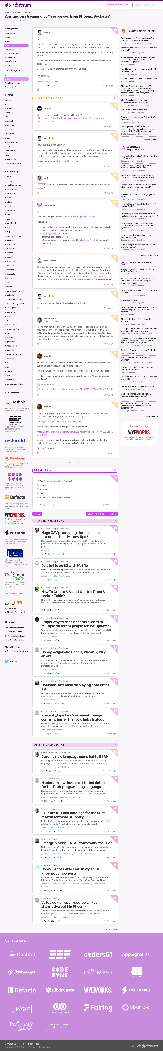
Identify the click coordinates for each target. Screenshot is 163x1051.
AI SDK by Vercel (79, 270)
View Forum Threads (118, 5)
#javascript (10, 270)
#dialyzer (9, 282)
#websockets (11, 346)
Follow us (14, 661)
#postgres (10, 244)
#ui (60, 884)
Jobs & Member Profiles (130, 43)
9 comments (45, 76)
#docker (8, 287)
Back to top (109, 929)
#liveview (67, 884)
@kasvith (42, 185)
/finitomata (10, 151)
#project (65, 917)
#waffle (53, 576)
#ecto (8, 176)
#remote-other (12, 223)
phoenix (43, 485)
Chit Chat (142, 122)
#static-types (47, 767)
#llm (24, 20)
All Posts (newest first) (16, 640)
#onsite (8, 278)
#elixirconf (10, 248)
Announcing (54, 779)
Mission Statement (16, 612)
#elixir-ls (9, 316)
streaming (47, 240)
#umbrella (9, 295)
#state (88, 854)
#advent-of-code (13, 354)
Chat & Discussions (49, 752)
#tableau (45, 887)
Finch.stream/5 (84, 240)
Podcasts (140, 286)
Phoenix (141, 30)
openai (44, 489)
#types (73, 767)
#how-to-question (13, 236)
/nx (6, 117)
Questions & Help (13, 12)
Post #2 (110, 166)
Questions (27, 12)
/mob (7, 138)
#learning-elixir (11, 189)
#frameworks (63, 854)
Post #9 (110, 453)
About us (11, 608)
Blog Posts (141, 53)
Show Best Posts (14, 632)
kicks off (54, 227)
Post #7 (110, 344)
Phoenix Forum (150, 140)
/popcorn (9, 155)
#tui (68, 827)
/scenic (8, 129)
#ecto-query (10, 308)
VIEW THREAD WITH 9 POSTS (102, 514)
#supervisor (10, 350)
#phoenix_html (12, 329)
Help (22, 1044)
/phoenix (8, 20)
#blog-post (10, 312)
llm (42, 493)
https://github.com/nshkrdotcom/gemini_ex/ (59, 421)
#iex (7, 333)
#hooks (76, 884)
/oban (7, 113)
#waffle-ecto (64, 576)
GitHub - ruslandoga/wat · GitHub (79, 217)
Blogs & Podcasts (128, 53)
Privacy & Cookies (45, 1047)
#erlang (8, 202)
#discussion (10, 261)
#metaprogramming (14, 384)
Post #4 (110, 249)
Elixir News (10, 34)
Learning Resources (129, 74)
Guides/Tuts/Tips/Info (147, 74)
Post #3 (110, 193)
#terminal (60, 827)
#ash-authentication (55, 730)
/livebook (45, 700)
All (6, 75)
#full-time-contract (14, 299)
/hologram (9, 125)
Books (141, 411)
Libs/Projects (11, 57)
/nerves (44, 854)
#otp (7, 227)
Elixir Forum (144, 262)
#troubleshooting (13, 185)
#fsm (80, 767)
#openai (17, 20)
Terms (32, 1047)
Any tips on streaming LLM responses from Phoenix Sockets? (57, 16)
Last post (109, 505)
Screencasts (144, 105)
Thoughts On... (11, 87)
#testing (9, 206)
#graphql (9, 337)
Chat (7, 41)
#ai (6, 320)
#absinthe (9, 219)
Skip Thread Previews (17, 651)
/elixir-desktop (11, 142)
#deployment (11, 193)
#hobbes (76, 797)
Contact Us (10, 1044)
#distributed (65, 797)
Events (8, 65)
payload (64, 237)
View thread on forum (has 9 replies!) (55, 481)
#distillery (9, 358)
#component (99, 884)
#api (7, 367)
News (43, 779)
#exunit (8, 257)
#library (44, 797)
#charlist (54, 700)
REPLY (37, 514)
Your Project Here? (13, 163)
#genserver (10, 210)
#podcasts (10, 274)
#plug (7, 232)
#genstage (10, 342)
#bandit (53, 669)
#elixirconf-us (11, 325)
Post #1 (110, 126)
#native (79, 854)
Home (42, 497)
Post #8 (110, 395)
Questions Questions (147, 255)
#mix (7, 215)
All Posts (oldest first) (16, 636)
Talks (141, 274)
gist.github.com (46, 384)
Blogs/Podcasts (12, 53)
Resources (10, 49)
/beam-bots (10, 159)
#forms (8, 371)
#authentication (12, 291)
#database (54, 797)
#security (9, 380)
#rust (51, 827)
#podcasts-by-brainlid (15, 303)
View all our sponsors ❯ (15, 593)
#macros (9, 240)
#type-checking (62, 767)
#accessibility (86, 884)
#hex (7, 375)
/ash (43, 730)
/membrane (10, 134)
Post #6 (110, 308)
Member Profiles (148, 43)
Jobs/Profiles (11, 61)
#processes (10, 363)
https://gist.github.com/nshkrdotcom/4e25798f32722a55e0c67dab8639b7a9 (76, 389)
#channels (54, 636)
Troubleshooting (12, 83)
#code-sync (10, 265)
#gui (72, 854)
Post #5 (110, 285)
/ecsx (7, 146)
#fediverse (55, 917)
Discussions (66, 752)
